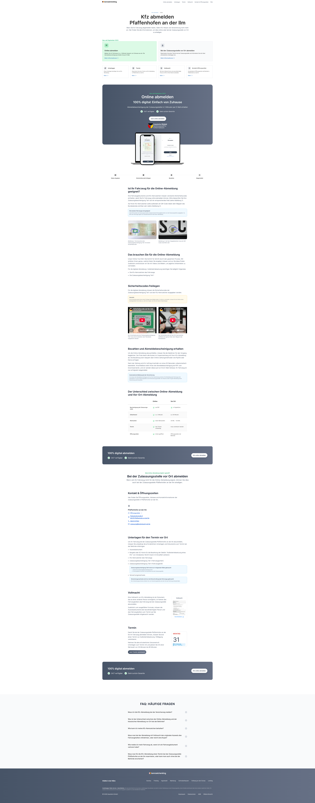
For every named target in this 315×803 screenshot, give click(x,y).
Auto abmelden (155, 12)
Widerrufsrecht (208, 794)
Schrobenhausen (183, 781)
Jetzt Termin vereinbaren (137, 652)
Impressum (181, 794)
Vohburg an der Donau (198, 781)
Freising (156, 781)
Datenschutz (192, 794)
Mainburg (173, 781)
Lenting (210, 781)
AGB (199, 794)
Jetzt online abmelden (157, 119)
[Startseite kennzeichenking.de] (109, 2)
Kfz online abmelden (199, 455)
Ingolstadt (164, 781)
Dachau (148, 781)
